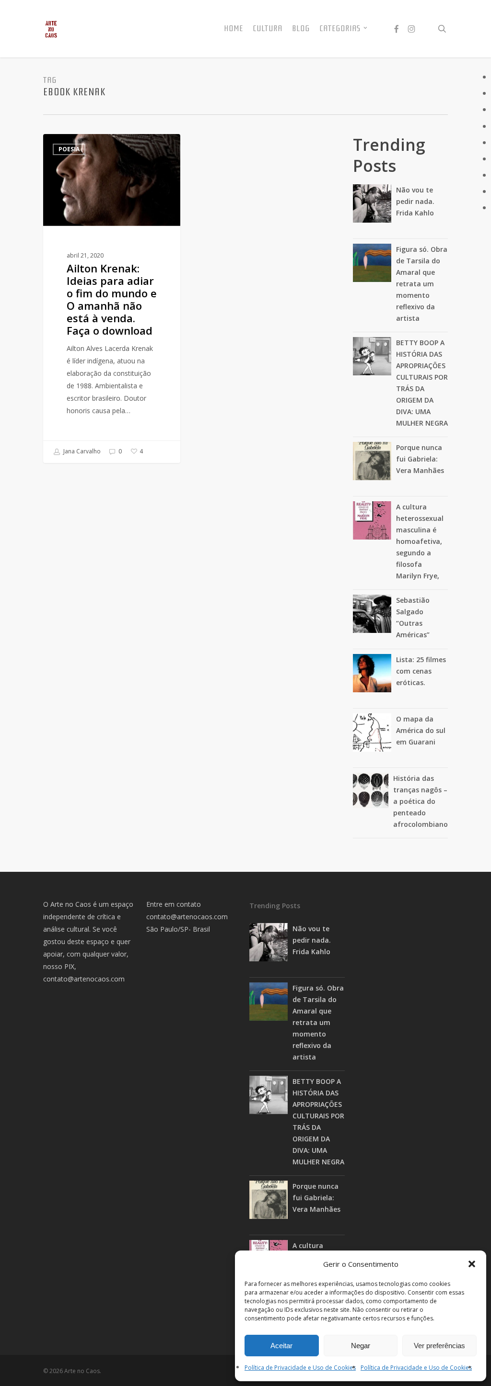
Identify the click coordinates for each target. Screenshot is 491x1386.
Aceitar (281, 1345)
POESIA (69, 149)
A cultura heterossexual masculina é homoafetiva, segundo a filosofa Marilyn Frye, (420, 541)
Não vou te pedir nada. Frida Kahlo (415, 201)
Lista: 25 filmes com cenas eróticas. (421, 671)
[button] (472, 1264)
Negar (360, 1345)
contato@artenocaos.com (84, 978)
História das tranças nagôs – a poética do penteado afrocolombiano (420, 801)
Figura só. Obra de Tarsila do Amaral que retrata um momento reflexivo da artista (421, 284)
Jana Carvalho (81, 451)
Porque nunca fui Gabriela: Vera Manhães (420, 459)
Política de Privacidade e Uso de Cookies (300, 1367)
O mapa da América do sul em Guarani (420, 730)
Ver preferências (439, 1345)
